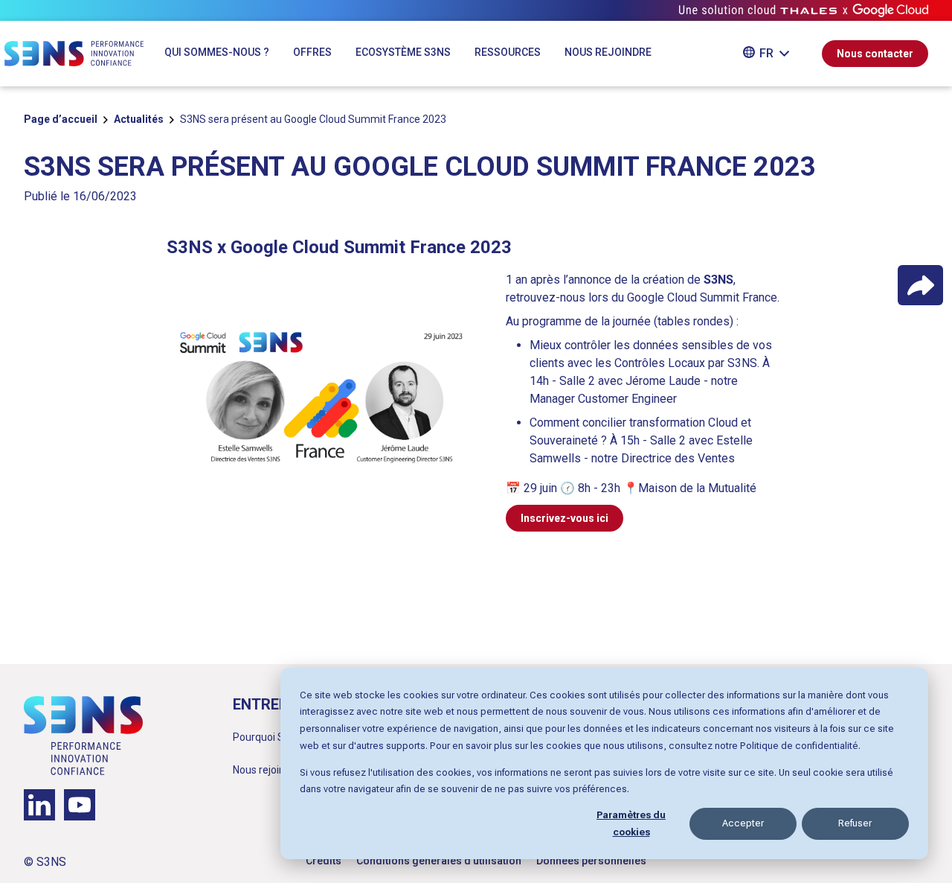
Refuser (855, 823)
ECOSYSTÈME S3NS (403, 52)
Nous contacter (875, 54)
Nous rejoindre (266, 770)
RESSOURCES (508, 52)
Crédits (323, 861)
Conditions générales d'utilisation (438, 861)
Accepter (743, 823)
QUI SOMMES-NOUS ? (216, 52)
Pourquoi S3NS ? (272, 737)
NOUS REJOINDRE (608, 52)
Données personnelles (591, 861)
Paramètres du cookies (631, 823)
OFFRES (312, 52)
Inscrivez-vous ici (564, 518)
